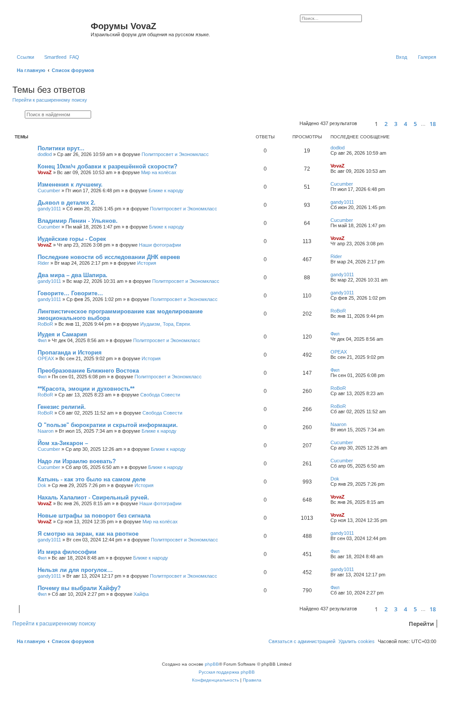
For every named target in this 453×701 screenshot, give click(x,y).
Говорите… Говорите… (70, 293)
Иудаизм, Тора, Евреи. (165, 324)
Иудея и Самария (62, 334)
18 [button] (433, 124)
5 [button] (415, 124)
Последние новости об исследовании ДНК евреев (109, 257)
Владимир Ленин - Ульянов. (78, 220)
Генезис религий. (62, 407)
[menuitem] (74, 57)
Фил (42, 340)
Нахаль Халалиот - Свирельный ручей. (93, 497)
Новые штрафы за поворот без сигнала (94, 515)
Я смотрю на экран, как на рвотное (88, 533)
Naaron (46, 431)
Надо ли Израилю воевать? (77, 461)
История (146, 263)
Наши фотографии (160, 245)
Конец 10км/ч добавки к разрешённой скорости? (107, 166)
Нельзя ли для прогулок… (75, 570)
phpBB (212, 664)
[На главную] (53, 29)
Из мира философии (67, 552)
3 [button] (395, 124)
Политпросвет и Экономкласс (175, 154)
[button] (365, 124)
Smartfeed (55, 57)
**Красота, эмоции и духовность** (86, 388)
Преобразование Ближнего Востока (88, 370)
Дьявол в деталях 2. (67, 202)
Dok (42, 485)
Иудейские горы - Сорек (72, 239)
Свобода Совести (160, 394)
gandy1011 (49, 208)
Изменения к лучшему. (70, 184)
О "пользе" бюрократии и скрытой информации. (108, 425)
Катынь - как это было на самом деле (92, 479)
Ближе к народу (166, 190)
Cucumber (49, 190)
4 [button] (405, 124)
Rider (43, 263)
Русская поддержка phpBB (227, 672)
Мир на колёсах (159, 172)
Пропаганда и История (70, 352)
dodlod (45, 154)
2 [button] (386, 124)
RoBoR (45, 324)
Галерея (427, 57)
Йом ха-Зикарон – (63, 443)
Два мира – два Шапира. (72, 275)
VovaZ (45, 172)
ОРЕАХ (46, 358)
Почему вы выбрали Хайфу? (79, 588)
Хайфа (141, 594)
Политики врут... (61, 148)
